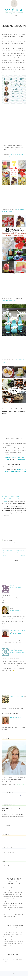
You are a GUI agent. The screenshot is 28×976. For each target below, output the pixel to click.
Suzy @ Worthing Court (18, 630)
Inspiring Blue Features (9, 300)
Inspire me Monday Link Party (10, 29)
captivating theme (16, 972)
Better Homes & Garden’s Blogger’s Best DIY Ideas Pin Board (15, 457)
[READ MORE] (20, 784)
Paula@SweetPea (15, 717)
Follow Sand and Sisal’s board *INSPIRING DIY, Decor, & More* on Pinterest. (12, 499)
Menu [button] (15, 15)
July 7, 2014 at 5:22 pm (17, 587)
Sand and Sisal (14, 7)
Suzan (12, 585)
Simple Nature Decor (17, 696)
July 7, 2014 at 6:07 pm (17, 610)
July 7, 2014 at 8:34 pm (17, 652)
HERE (8, 959)
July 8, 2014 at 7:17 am (16, 719)
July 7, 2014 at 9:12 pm (16, 698)
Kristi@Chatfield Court (17, 606)
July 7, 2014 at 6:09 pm (17, 633)
